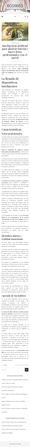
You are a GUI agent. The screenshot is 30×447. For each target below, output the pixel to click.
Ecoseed (15, 6)
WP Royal (18, 444)
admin (5, 365)
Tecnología (15, 43)
